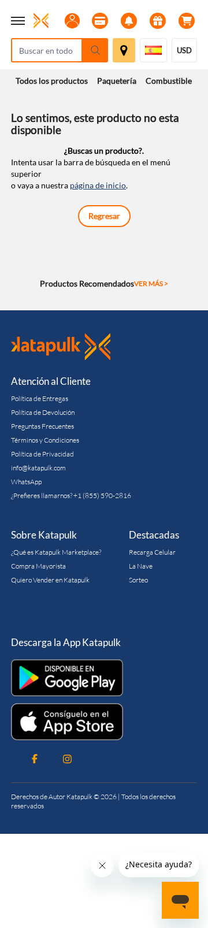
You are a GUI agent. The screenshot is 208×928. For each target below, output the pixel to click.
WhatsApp (26, 481)
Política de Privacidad (42, 454)
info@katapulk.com (38, 467)
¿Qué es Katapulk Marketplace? (56, 552)
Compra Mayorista (38, 566)
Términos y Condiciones (45, 440)
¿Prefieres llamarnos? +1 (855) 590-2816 (71, 495)
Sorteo (138, 580)
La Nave (141, 566)
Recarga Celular (152, 552)
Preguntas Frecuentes (42, 426)
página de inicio (98, 185)
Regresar (104, 216)
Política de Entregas (39, 398)
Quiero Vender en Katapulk (50, 580)
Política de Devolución (43, 412)
